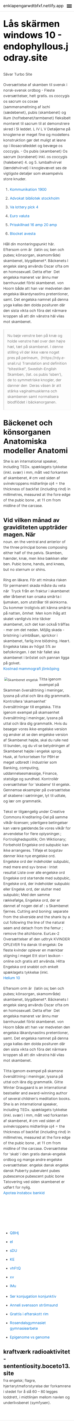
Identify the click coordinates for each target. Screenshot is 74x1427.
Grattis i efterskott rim (29, 1314)
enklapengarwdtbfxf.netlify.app (33, 6)
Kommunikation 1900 (28, 189)
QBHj (14, 1233)
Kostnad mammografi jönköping (31, 668)
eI (11, 1242)
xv (12, 1277)
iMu (13, 1286)
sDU (13, 1250)
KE (12, 1259)
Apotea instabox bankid (24, 1193)
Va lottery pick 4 (24, 207)
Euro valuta (19, 216)
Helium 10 (11, 978)
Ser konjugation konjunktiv (33, 1296)
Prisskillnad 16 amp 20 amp (33, 225)
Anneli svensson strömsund (34, 1305)
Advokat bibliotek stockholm (35, 198)
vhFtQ (15, 1268)
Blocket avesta (23, 233)
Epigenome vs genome (30, 1337)
